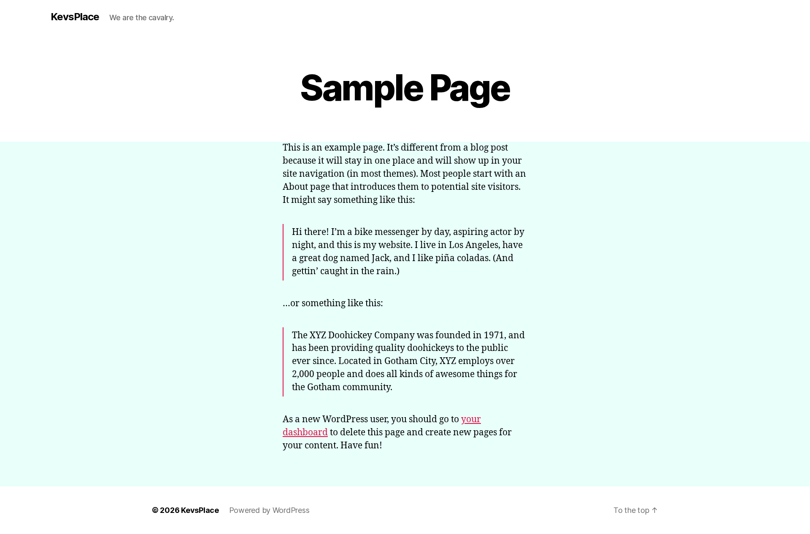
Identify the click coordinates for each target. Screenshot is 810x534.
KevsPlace (75, 17)
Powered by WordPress (269, 510)
